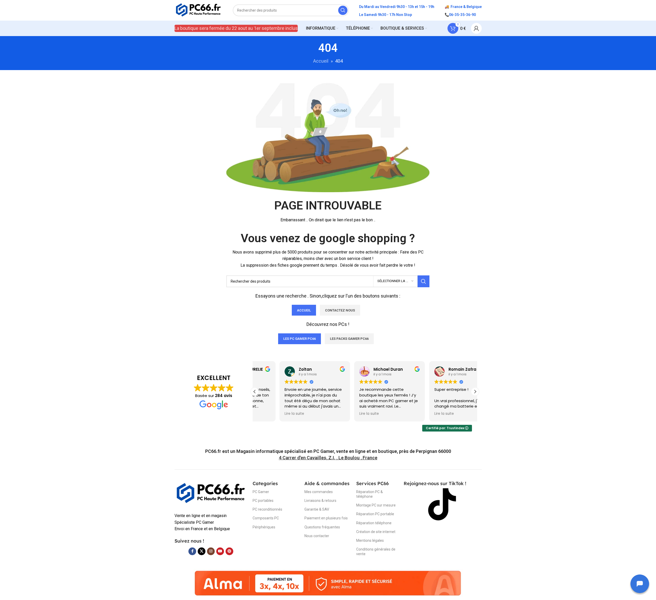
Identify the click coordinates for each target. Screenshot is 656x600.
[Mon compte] (476, 28)
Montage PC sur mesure (376, 505)
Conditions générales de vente (375, 551)
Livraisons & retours (320, 500)
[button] (475, 391)
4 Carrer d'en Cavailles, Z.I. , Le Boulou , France (328, 457)
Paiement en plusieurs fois (326, 518)
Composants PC (266, 518)
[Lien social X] (201, 551)
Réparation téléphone (374, 523)
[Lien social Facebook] (192, 551)
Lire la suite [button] (269, 413)
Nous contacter (316, 536)
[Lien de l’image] (211, 493)
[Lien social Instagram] (211, 551)
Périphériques (264, 527)
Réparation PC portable (375, 514)
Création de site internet (375, 532)
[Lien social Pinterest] (229, 551)
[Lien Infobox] (328, 451)
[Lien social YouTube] (220, 551)
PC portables (263, 500)
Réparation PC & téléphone (369, 494)
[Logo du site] (199, 10)
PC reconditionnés (267, 509)
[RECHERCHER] (342, 10)
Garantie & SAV (316, 509)
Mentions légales (370, 540)
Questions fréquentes (322, 527)
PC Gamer (261, 492)
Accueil (320, 61)
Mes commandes (318, 492)
